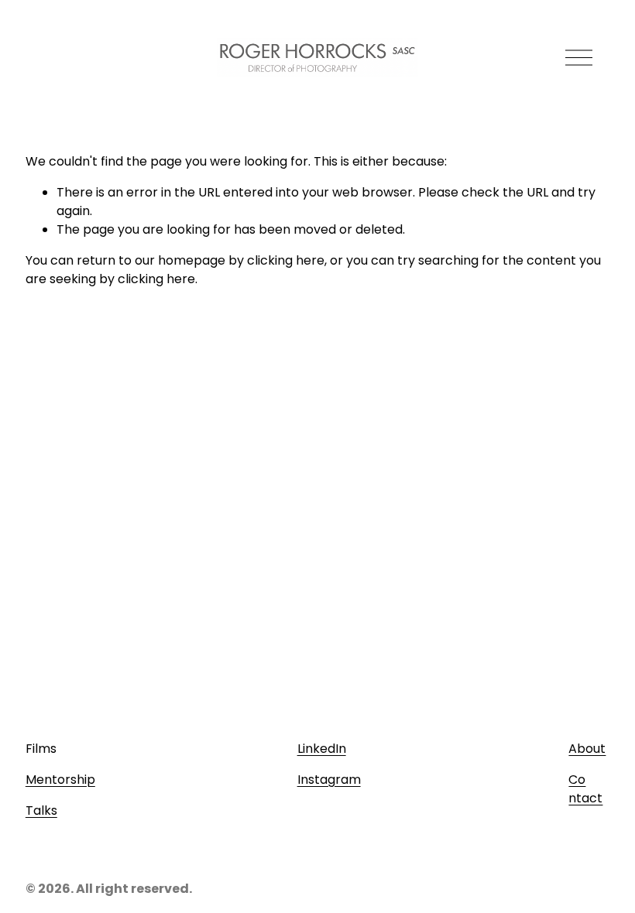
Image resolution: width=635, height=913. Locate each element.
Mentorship (60, 779)
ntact (585, 798)
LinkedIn (321, 748)
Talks (41, 810)
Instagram (329, 779)
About (587, 748)
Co (576, 779)
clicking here (285, 260)
